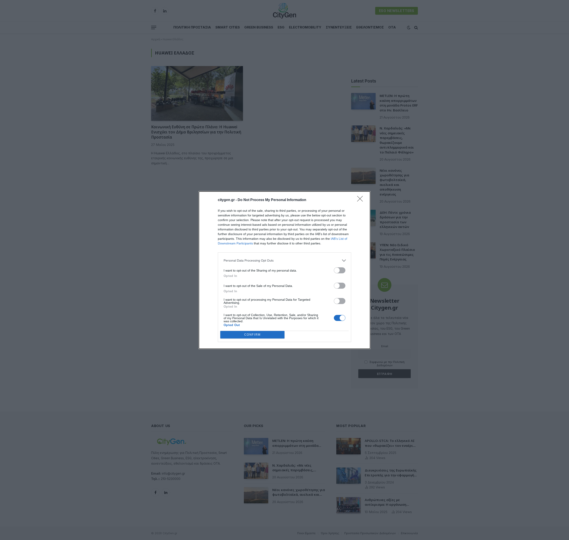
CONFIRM (252, 334)
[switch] (339, 270)
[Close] (361, 200)
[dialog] (284, 270)
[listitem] (284, 260)
